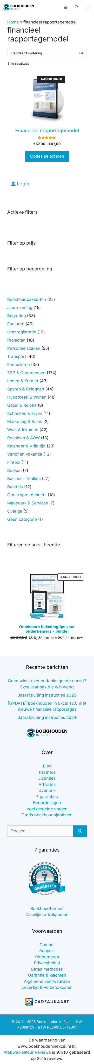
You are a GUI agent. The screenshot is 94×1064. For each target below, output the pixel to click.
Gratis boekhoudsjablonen (47, 814)
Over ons (47, 790)
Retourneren (47, 957)
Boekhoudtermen (47, 908)
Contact (47, 944)
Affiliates (47, 784)
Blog (47, 766)
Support (47, 950)
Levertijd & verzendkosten (47, 987)
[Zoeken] (80, 831)
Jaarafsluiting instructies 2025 (47, 695)
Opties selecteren (47, 156)
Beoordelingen (47, 802)
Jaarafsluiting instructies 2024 (47, 717)
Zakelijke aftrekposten (47, 914)
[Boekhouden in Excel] (18, 7)
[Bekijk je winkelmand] (65, 7)
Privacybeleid (47, 963)
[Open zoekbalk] (76, 7)
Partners (47, 772)
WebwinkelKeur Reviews (27, 1052)
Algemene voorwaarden (47, 981)
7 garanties (47, 796)
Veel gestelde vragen (47, 809)
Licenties (47, 778)
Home (13, 22)
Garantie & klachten (47, 975)
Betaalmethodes (47, 969)
